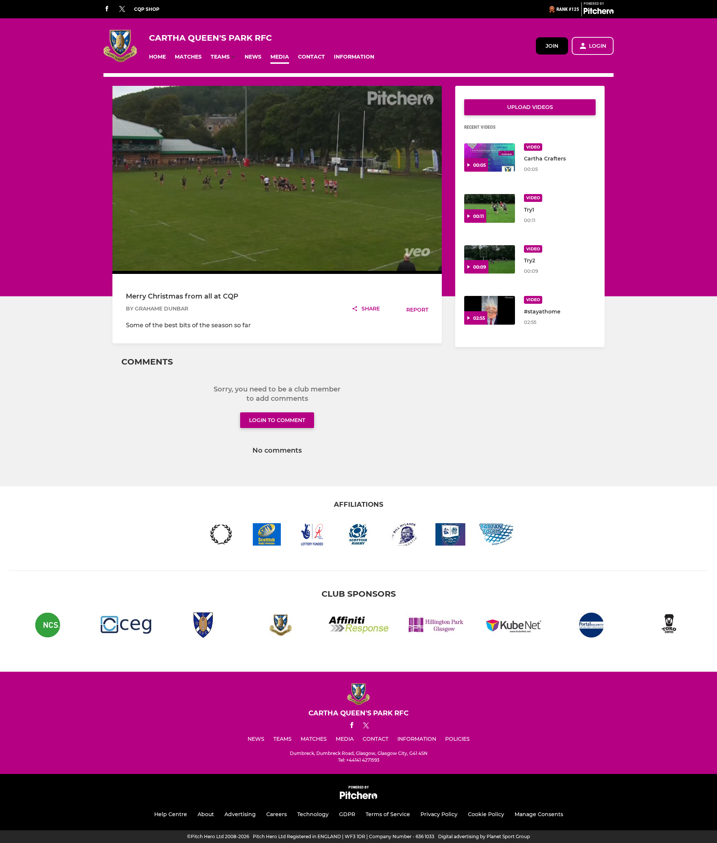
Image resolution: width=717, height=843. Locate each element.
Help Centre (170, 814)
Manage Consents (539, 814)
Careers (276, 814)
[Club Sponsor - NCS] (48, 626)
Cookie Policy (486, 814)
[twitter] (122, 9)
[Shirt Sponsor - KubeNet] (514, 626)
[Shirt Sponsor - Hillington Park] (436, 626)
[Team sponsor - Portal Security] (591, 626)
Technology (313, 814)
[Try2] (489, 259)
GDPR (347, 814)
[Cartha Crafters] (489, 157)
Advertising (240, 814)
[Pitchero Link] (599, 12)
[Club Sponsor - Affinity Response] (358, 626)
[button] (157, 57)
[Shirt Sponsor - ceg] (125, 626)
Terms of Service (388, 814)
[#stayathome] (489, 310)
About (206, 814)
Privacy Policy (438, 814)
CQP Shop (146, 9)
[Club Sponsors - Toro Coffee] (669, 626)
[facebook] (106, 9)
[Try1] (489, 208)
